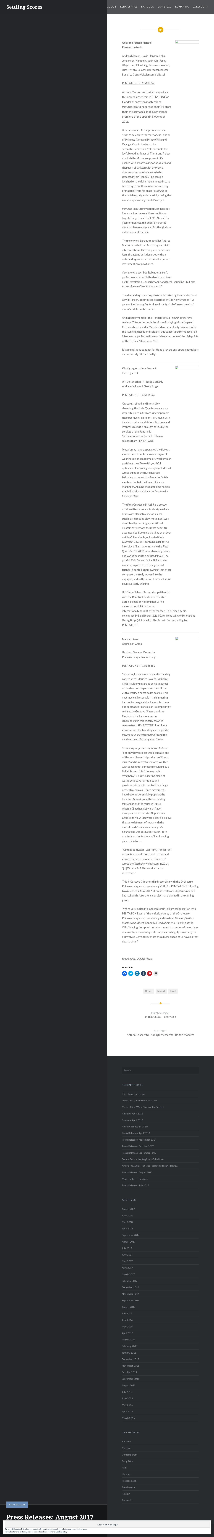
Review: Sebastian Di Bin (135, 1126)
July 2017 (127, 1248)
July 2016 (127, 1313)
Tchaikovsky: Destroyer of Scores (139, 1100)
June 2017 (127, 1254)
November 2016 (130, 1293)
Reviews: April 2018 (132, 1113)
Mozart (161, 991)
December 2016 (130, 1287)
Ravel (173, 991)
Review (126, 1493)
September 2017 (130, 1235)
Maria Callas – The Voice (135, 1178)
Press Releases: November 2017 (139, 1139)
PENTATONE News (141, 958)
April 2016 (127, 1333)
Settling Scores (24, 7)
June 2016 (127, 1320)
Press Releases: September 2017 (139, 1152)
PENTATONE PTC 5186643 (138, 83)
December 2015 (130, 1359)
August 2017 (129, 1241)
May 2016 (127, 1326)
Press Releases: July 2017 (135, 1185)
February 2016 (129, 1346)
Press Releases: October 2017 (138, 1146)
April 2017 (127, 1267)
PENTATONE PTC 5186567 (138, 395)
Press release (17, 1504)
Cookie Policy (61, 1532)
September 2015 (130, 1378)
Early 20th (200, 6)
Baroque (147, 6)
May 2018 (127, 1222)
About (111, 6)
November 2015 (130, 1365)
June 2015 (127, 1398)
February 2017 (129, 1280)
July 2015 (127, 1391)
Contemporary (129, 1454)
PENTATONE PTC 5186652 (138, 665)
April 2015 (127, 1411)
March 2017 (128, 1274)
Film (124, 1467)
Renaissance (129, 6)
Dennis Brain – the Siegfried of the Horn (143, 1159)
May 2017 (127, 1261)
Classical (164, 6)
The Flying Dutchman (133, 1094)
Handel (148, 991)
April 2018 (127, 1228)
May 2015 (127, 1404)
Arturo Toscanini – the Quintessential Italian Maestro (150, 1165)
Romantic (182, 6)
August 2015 (129, 1385)
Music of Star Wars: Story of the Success (143, 1107)
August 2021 (129, 1209)
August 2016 (129, 1307)
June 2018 (127, 1215)
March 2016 (128, 1339)
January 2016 (129, 1352)
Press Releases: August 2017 (137, 1172)
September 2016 (130, 1300)
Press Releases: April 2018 (136, 1133)
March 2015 (128, 1418)
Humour (126, 1474)
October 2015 (129, 1372)
